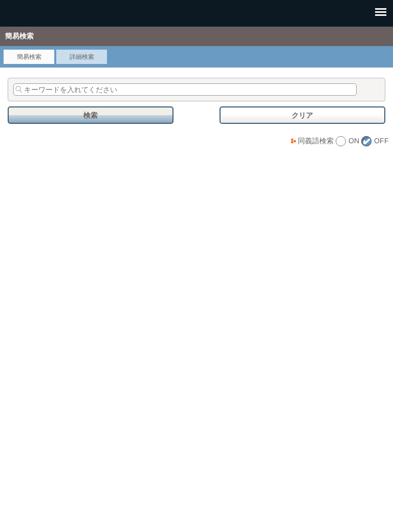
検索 (90, 115)
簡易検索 (29, 56)
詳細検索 (82, 56)
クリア (302, 115)
